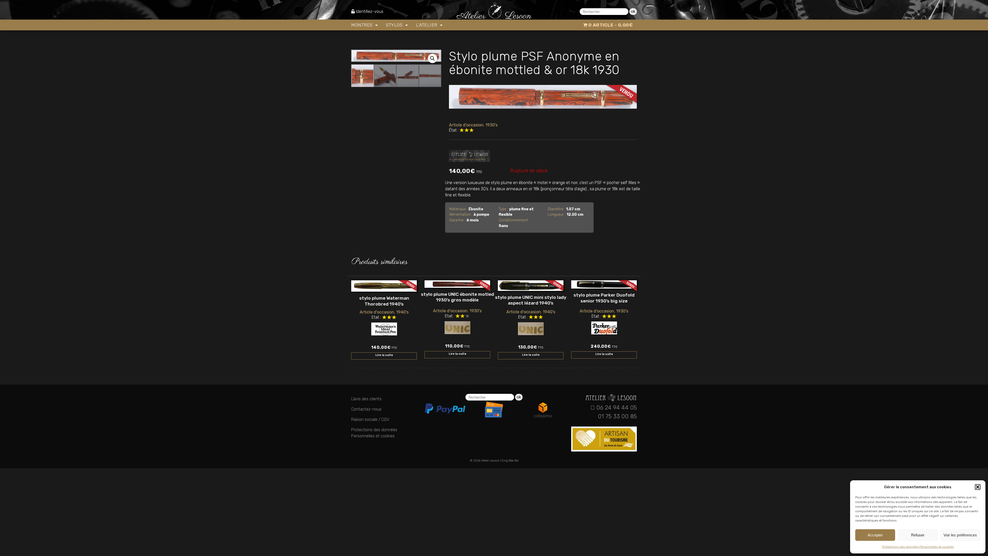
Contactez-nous (366, 409)
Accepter (875, 535)
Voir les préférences (960, 535)
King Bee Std (510, 460)
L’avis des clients (366, 398)
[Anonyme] (469, 155)
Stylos (395, 25)
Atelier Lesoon (490, 460)
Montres (362, 25)
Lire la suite (384, 355)
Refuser (917, 535)
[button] (977, 487)
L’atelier (427, 25)
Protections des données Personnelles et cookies (918, 547)
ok (633, 11)
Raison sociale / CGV (370, 419)
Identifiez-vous (369, 11)
